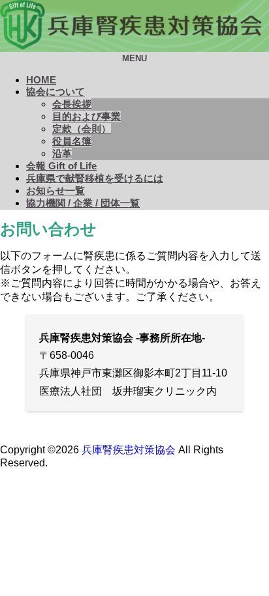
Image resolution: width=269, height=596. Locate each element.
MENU (134, 58)
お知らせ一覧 (55, 190)
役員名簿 (71, 141)
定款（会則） (81, 128)
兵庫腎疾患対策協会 (129, 449)
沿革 (62, 153)
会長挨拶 (71, 103)
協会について (55, 91)
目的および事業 (86, 116)
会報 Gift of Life (61, 165)
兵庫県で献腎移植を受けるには (94, 178)
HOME (41, 79)
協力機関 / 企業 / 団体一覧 (83, 202)
